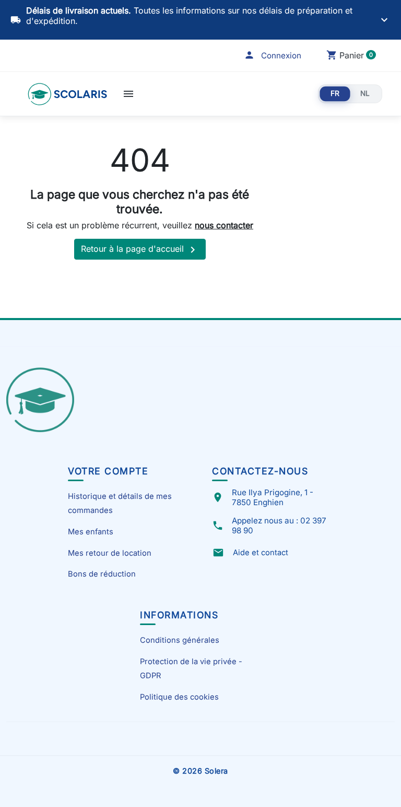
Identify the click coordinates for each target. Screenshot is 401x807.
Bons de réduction (102, 574)
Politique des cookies (179, 697)
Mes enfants (90, 531)
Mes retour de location (109, 553)
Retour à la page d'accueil (140, 249)
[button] (273, 55)
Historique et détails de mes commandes (120, 503)
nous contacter (224, 225)
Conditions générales (179, 640)
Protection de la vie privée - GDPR (191, 668)
